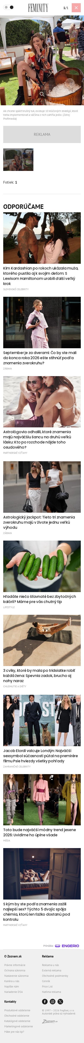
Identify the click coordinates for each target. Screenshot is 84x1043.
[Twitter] (60, 1001)
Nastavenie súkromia (16, 976)
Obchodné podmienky (55, 976)
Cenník (46, 981)
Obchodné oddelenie (16, 1015)
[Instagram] (52, 1001)
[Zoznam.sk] (50, 1022)
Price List (47, 986)
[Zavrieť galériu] (76, 7)
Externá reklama (51, 970)
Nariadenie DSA (13, 992)
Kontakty (10, 1001)
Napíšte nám (11, 986)
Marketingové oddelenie (18, 1026)
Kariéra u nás (11, 981)
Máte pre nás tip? (14, 1032)
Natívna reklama (51, 992)
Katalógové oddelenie (17, 1021)
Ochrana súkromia (14, 970)
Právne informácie (14, 965)
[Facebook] (45, 1001)
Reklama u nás (50, 965)
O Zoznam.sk (13, 956)
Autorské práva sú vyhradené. (59, 1013)
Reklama (47, 956)
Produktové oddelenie (17, 1010)
